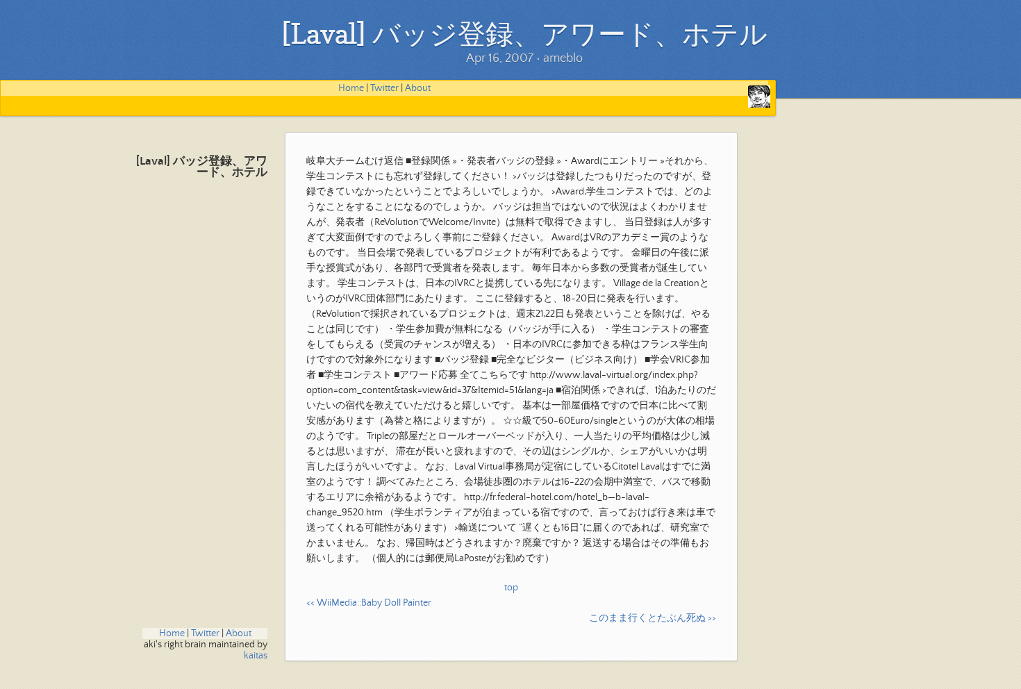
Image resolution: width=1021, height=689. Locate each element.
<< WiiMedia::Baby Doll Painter (368, 602)
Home (351, 88)
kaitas (255, 655)
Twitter (384, 88)
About (418, 88)
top (511, 587)
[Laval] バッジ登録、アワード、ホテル (201, 167)
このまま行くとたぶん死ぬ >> (652, 618)
